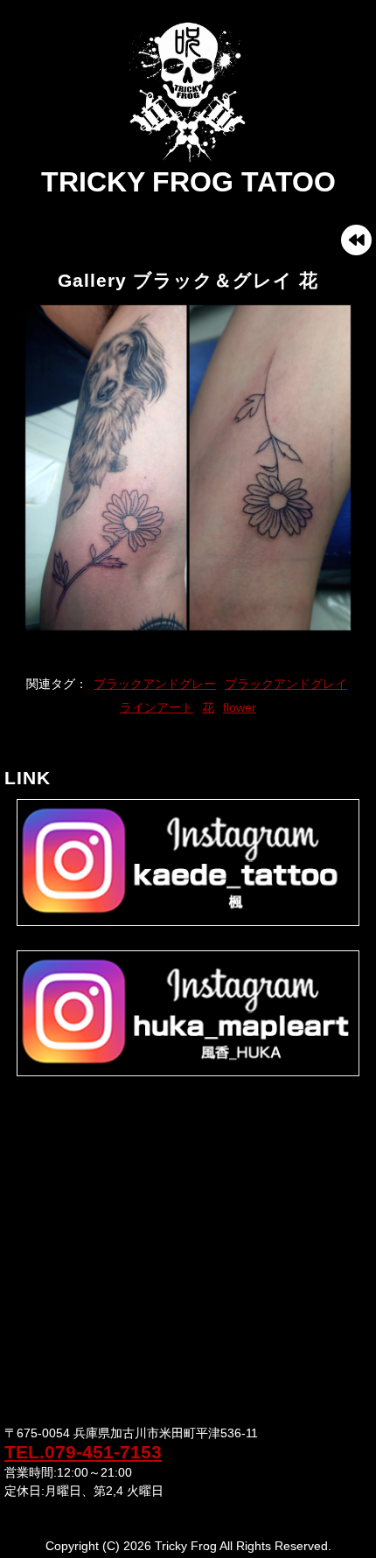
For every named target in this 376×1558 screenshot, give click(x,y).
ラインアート (156, 707)
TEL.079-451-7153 (83, 1452)
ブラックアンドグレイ (286, 684)
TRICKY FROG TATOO (188, 182)
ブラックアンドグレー (155, 684)
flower (239, 707)
